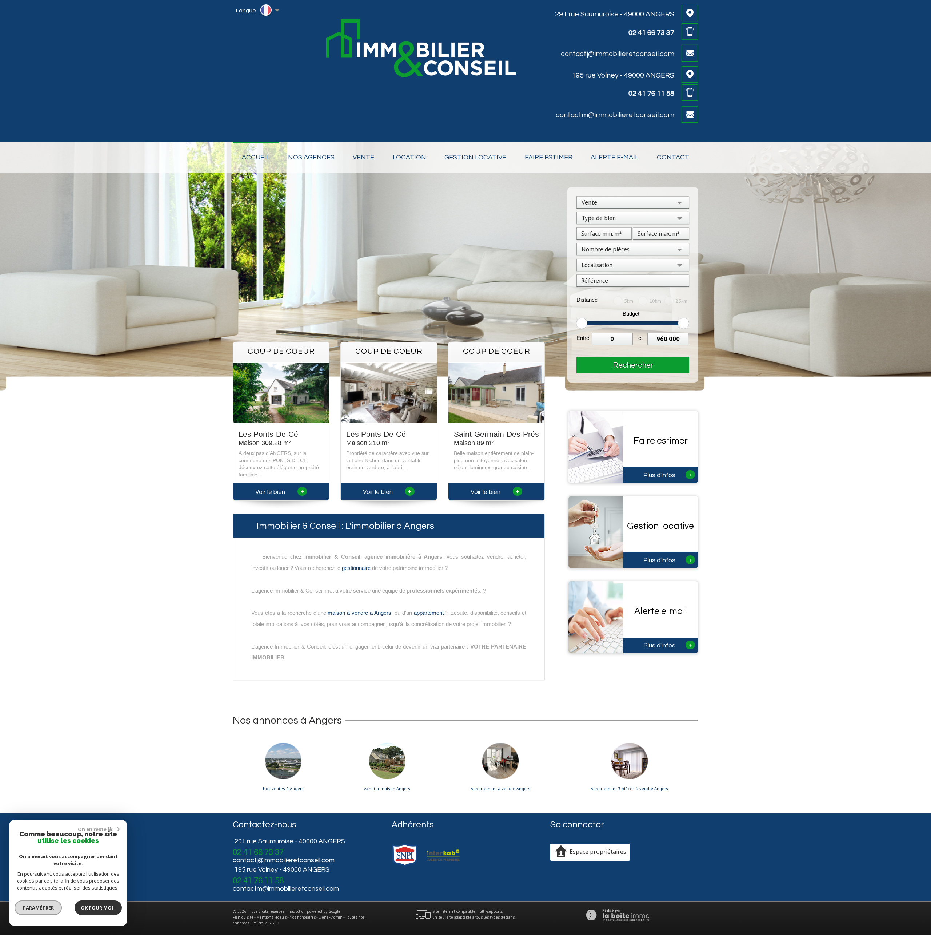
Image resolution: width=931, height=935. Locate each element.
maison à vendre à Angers (359, 613)
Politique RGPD (265, 923)
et (640, 338)
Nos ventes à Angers (283, 789)
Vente (363, 157)
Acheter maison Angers (387, 789)
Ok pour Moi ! (98, 907)
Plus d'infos (667, 474)
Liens (323, 917)
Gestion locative (475, 157)
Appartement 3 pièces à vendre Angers (629, 789)
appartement (429, 613)
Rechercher (633, 365)
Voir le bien (279, 492)
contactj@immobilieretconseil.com (617, 54)
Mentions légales (271, 917)
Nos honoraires (302, 917)
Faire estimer (548, 157)
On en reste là (95, 829)
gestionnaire (356, 568)
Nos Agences (311, 157)
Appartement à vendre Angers (500, 789)
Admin (337, 917)
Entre (582, 338)
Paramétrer (38, 907)
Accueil (256, 157)
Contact (673, 157)
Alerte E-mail (615, 157)
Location (409, 157)
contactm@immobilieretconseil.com (615, 115)
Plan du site (243, 917)
